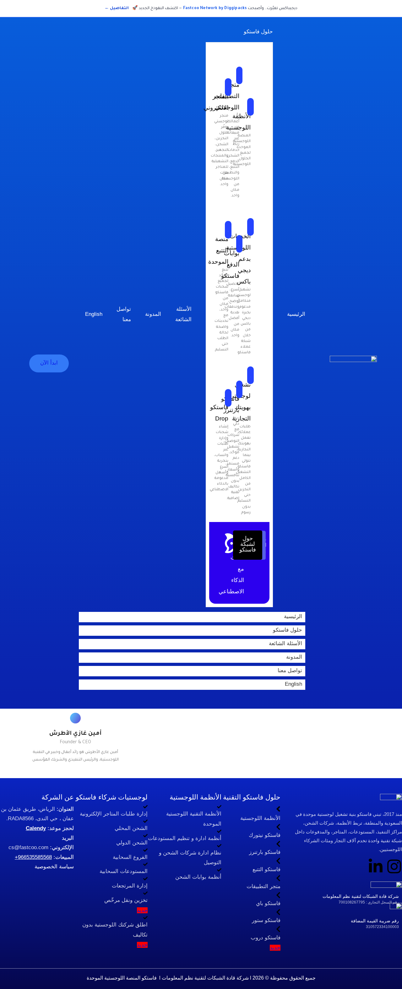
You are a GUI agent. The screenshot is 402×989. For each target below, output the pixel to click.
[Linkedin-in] (375, 866)
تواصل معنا (290, 670)
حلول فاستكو (287, 630)
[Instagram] (394, 866)
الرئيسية (293, 616)
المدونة (294, 657)
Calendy (36, 828)
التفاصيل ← (117, 8)
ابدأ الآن (49, 363)
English (293, 684)
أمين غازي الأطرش (75, 734)
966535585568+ (33, 857)
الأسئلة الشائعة (285, 643)
